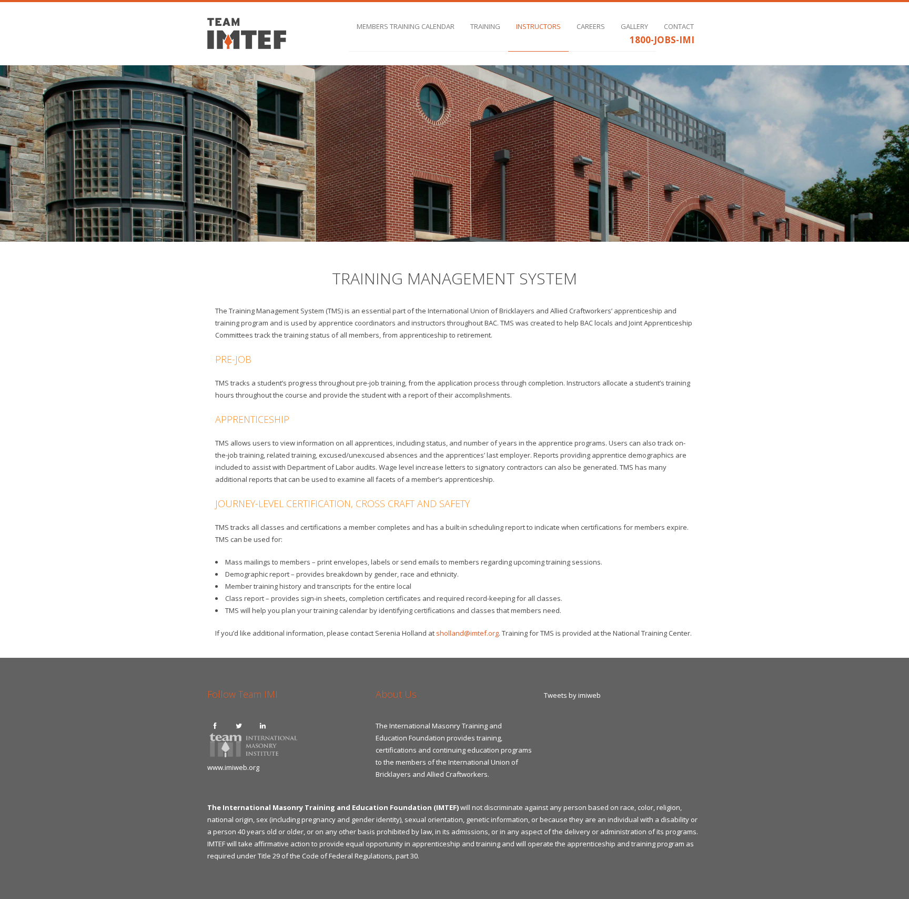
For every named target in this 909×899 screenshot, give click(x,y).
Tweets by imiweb (572, 695)
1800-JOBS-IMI (662, 40)
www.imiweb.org (233, 767)
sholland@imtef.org (467, 633)
